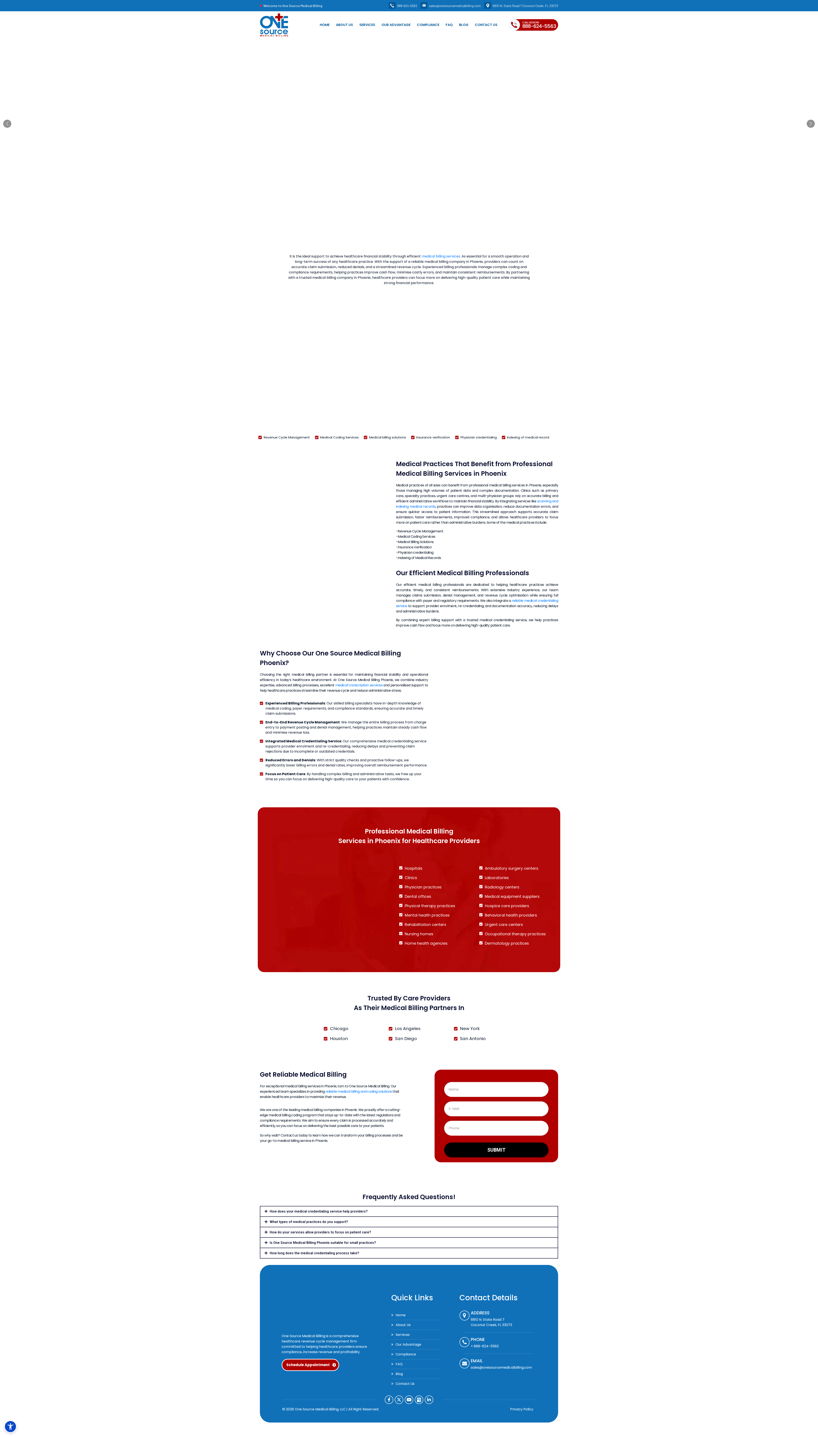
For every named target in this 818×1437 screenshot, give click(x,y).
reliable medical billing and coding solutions (358, 1091)
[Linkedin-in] (429, 1399)
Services (367, 25)
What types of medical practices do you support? (309, 1222)
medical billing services (441, 256)
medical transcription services (359, 685)
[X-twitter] (399, 1399)
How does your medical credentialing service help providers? (319, 1211)
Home (325, 25)
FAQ (449, 25)
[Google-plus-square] (419, 1399)
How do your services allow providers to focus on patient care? (320, 1232)
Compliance (428, 25)
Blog (463, 25)
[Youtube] (409, 1399)
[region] (409, 123)
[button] (7, 124)
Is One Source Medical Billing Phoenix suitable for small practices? (323, 1243)
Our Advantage (396, 25)
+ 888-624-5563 (485, 1346)
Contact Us (486, 25)
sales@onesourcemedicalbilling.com (455, 6)
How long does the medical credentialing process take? (314, 1253)
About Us (344, 25)
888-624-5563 (407, 6)
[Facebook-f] (389, 1399)
